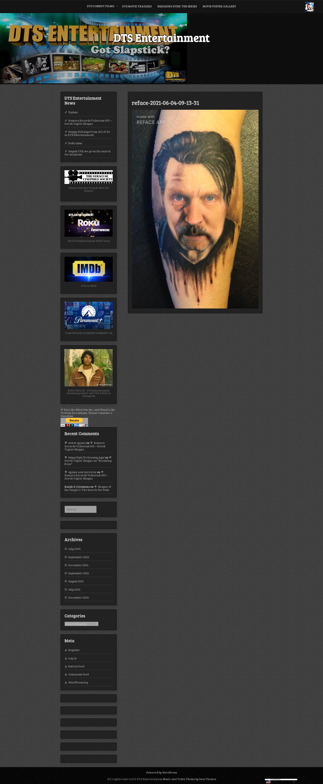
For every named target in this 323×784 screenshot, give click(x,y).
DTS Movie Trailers (137, 6)
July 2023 (74, 549)
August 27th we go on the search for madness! (87, 152)
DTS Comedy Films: (100, 6)
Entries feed (76, 666)
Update (73, 112)
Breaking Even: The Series (177, 6)
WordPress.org (78, 682)
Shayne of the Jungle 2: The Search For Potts (87, 488)
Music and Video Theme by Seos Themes (189, 779)
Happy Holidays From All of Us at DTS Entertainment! (87, 133)
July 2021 (74, 589)
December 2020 (78, 597)
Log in (72, 658)
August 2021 (76, 581)
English (275, 779)
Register (74, 650)
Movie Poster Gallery (219, 6)
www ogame (77, 443)
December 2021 (78, 565)
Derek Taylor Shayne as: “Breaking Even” (88, 462)
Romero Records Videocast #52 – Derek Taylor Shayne (88, 122)
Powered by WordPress (161, 772)
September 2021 (78, 573)
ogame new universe (82, 472)
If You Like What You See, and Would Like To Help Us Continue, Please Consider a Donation (88, 413)
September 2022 (78, 557)
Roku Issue (75, 143)
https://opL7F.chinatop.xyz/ (86, 457)
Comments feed (78, 674)
